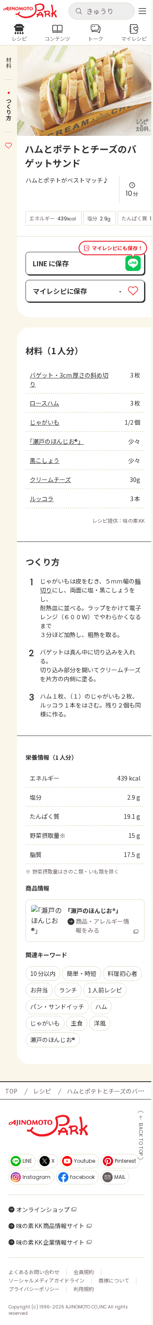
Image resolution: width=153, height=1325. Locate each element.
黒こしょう (45, 460)
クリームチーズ (50, 479)
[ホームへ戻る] (30, 10)
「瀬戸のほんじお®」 (57, 441)
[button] (101, 11)
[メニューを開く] (142, 11)
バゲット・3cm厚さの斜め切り (69, 379)
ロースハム (44, 403)
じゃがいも (45, 422)
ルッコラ (42, 498)
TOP (11, 1091)
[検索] (78, 11)
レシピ (42, 1091)
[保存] (8, 144)
